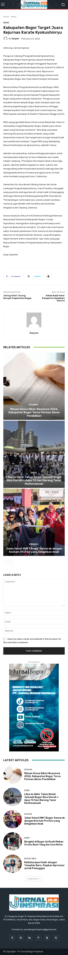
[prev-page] (5, 562)
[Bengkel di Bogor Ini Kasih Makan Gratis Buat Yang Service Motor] (12, 841)
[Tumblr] (47, 937)
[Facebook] (12, 937)
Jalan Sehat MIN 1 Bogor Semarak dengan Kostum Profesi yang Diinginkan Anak (34, 550)
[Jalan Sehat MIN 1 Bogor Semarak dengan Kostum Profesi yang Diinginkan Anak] (34, 522)
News (13, 16)
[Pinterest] (38, 937)
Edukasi (33, 405)
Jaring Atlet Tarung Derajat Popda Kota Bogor (17, 296)
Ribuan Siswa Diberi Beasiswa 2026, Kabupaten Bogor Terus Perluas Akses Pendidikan (34, 412)
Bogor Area (30, 859)
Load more (33, 878)
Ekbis (34, 473)
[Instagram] (21, 937)
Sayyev (15, 38)
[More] (48, 276)
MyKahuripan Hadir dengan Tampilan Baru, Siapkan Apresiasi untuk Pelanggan (44, 865)
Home (6, 16)
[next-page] (11, 562)
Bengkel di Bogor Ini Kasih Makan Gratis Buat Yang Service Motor (43, 843)
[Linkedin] (29, 937)
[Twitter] (56, 937)
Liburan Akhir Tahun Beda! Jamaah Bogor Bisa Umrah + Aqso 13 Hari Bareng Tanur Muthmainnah (34, 480)
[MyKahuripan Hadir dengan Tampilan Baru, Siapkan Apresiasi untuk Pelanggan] (12, 864)
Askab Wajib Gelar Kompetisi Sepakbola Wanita (53, 298)
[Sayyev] (6, 38)
